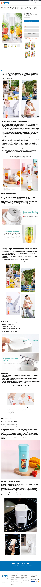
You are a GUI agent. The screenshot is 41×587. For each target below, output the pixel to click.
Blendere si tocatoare (35, 38)
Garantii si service (24, 582)
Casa (30, 38)
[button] (1, 3)
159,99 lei (26, 49)
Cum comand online (14, 575)
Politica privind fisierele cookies (15, 582)
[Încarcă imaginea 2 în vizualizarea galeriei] (8, 45)
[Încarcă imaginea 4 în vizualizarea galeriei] (15, 45)
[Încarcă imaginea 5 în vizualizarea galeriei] (18, 45)
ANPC (22, 584)
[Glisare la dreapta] (21, 46)
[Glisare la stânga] (3, 46)
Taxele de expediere (30, 14)
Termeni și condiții (14, 579)
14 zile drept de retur (24, 575)
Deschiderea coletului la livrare (24, 578)
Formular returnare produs (25, 580)
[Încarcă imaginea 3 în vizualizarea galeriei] (12, 45)
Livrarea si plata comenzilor (15, 577)
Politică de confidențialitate (15, 584)
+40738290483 (30, 0)
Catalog (28, 38)
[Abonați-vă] (27, 568)
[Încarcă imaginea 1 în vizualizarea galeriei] (5, 45)
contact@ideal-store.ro (37, 0)
